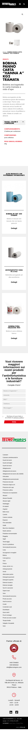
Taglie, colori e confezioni (11, 122)
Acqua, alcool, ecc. (8, 566)
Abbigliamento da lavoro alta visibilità (13, 473)
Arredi (4, 571)
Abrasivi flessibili (7, 498)
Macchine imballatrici (8, 528)
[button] (24, 4)
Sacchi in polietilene (8, 544)
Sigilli (4, 539)
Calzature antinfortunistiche (10, 457)
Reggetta (5, 536)
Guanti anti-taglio (7, 463)
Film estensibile (7, 522)
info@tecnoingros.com (14, 667)
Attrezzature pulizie (8, 574)
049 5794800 (14, 662)
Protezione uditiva (8, 490)
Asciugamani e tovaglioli (9, 552)
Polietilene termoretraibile (10, 533)
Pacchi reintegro (7, 615)
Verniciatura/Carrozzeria (9, 547)
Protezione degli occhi (9, 484)
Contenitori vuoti (7, 607)
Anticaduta (6, 476)
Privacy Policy (19, 723)
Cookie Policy (12, 723)
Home (4, 52)
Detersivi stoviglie (8, 585)
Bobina (5, 555)
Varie (4, 560)
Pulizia (5, 563)
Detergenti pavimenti (8, 577)
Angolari (5, 509)
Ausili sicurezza (7, 601)
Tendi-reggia (6, 541)
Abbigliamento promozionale (11, 479)
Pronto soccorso (7, 598)
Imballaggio (6, 503)
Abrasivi (5, 495)
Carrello (5, 514)
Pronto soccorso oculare (9, 617)
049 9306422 (14, 665)
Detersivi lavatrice (8, 582)
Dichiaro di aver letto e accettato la (14, 416)
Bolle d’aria (6, 511)
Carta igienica (6, 558)
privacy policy (19, 418)
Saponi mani (6, 590)
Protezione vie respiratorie (10, 492)
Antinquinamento (7, 569)
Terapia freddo (7, 620)
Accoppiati (6, 506)
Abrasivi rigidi (6, 501)
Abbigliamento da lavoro (9, 471)
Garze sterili (6, 612)
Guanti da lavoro (7, 460)
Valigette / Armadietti (8, 623)
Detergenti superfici (8, 579)
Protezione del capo (8, 487)
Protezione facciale (8, 482)
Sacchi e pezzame (8, 588)
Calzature (5, 454)
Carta (4, 550)
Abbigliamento (7, 468)
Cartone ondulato (7, 517)
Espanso (5, 520)
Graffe (4, 525)
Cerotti (4, 604)
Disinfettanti (6, 609)
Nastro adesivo (7, 531)
